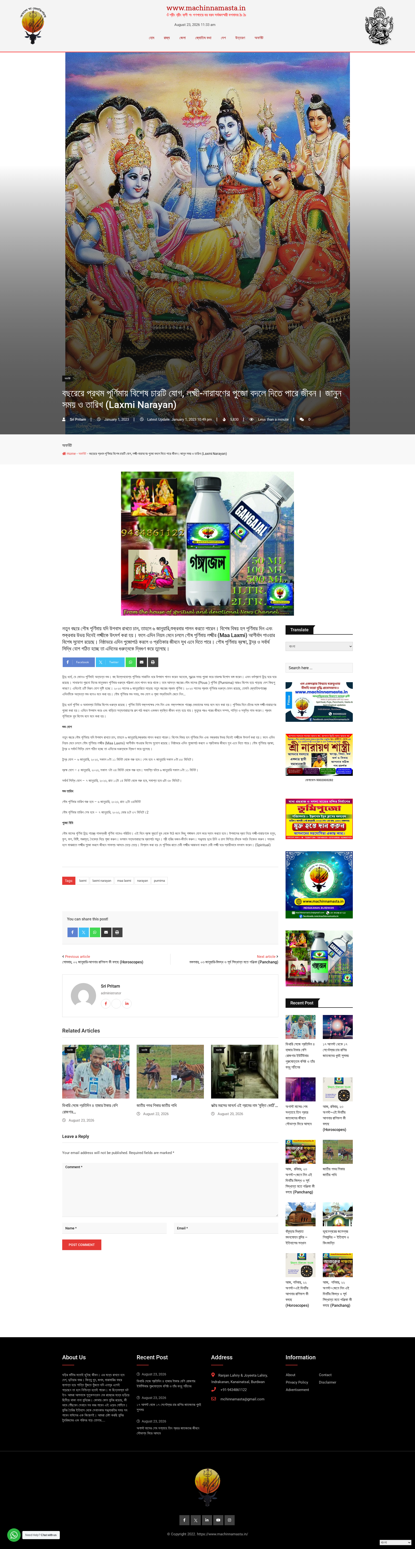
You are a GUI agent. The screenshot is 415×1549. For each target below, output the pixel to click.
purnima (159, 880)
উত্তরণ (240, 38)
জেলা (182, 38)
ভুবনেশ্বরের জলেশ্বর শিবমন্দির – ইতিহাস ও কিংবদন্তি (336, 1237)
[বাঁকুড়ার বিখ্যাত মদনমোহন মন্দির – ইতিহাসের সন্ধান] (301, 1214)
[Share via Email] (142, 662)
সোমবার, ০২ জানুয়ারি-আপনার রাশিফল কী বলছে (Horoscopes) (102, 962)
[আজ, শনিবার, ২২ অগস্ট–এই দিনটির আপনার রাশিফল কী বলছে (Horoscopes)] (301, 1265)
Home (71, 454)
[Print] (153, 662)
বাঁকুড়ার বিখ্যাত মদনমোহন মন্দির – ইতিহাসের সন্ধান (296, 1237)
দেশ (223, 38)
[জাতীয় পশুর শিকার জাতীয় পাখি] (338, 1152)
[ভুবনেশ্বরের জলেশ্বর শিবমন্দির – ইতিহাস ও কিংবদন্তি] (338, 1214)
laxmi (82, 880)
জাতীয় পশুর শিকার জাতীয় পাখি (157, 1105)
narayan (142, 880)
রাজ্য (167, 38)
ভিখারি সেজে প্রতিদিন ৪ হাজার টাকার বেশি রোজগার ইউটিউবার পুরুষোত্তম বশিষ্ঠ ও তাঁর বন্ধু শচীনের (300, 1055)
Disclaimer (327, 1382)
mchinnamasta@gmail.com (242, 1399)
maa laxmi (124, 880)
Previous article (77, 956)
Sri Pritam (110, 986)
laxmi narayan (101, 880)
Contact (325, 1375)
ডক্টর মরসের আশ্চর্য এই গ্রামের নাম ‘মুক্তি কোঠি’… (244, 1105)
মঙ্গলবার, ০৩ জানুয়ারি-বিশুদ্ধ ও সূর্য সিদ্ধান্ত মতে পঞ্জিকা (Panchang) (233, 962)
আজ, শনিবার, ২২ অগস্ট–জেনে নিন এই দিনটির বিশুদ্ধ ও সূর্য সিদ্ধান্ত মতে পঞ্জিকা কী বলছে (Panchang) (337, 1294)
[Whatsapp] (131, 662)
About (290, 1375)
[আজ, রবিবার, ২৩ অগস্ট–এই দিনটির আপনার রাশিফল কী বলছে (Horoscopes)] (338, 1089)
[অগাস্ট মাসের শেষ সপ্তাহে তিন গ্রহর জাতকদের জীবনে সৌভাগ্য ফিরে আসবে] (301, 1089)
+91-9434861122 (233, 1390)
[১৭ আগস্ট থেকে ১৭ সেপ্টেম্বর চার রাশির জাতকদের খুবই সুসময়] (338, 1027)
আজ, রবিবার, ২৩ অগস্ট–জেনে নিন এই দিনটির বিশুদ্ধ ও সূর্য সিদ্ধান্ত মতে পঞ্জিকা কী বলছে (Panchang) (300, 1180)
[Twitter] (84, 932)
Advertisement (297, 1390)
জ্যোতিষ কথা (203, 38)
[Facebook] (72, 932)
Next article (266, 956)
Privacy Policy (297, 1382)
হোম (151, 38)
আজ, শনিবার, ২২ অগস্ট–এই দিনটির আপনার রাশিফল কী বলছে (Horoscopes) (297, 1294)
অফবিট (259, 38)
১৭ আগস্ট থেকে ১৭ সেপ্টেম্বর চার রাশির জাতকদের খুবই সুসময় (336, 1050)
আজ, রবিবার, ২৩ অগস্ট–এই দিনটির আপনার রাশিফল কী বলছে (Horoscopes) (334, 1118)
